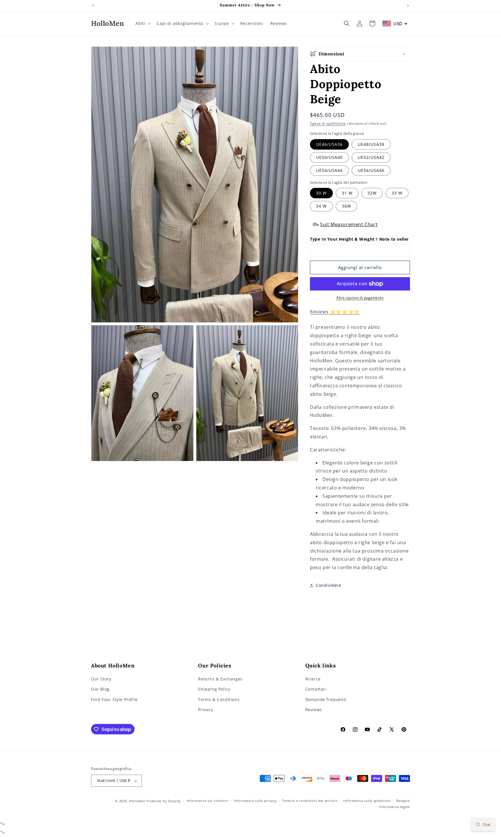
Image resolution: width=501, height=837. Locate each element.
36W (346, 206)
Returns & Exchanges (220, 679)
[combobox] (395, 23)
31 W (347, 193)
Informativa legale (394, 807)
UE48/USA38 (371, 144)
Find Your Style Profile (114, 699)
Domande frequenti (325, 699)
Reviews (313, 709)
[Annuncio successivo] (408, 5)
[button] (142, 23)
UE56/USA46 (371, 170)
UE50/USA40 (329, 157)
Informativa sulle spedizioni (367, 800)
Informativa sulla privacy (255, 800)
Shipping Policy (214, 689)
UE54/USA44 (329, 170)
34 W (321, 206)
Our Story (101, 679)
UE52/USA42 (371, 157)
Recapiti (403, 800)
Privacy (205, 709)
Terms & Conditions (218, 699)
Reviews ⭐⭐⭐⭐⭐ (335, 311)
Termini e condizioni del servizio (309, 800)
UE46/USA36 (329, 144)
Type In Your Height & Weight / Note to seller (359, 239)
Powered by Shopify (163, 801)
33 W (397, 193)
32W (372, 193)
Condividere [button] (328, 585)
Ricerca (313, 679)
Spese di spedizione (328, 123)
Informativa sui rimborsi (207, 800)
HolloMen (137, 801)
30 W (321, 193)
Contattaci (316, 689)
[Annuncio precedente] (93, 5)
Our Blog (100, 689)
